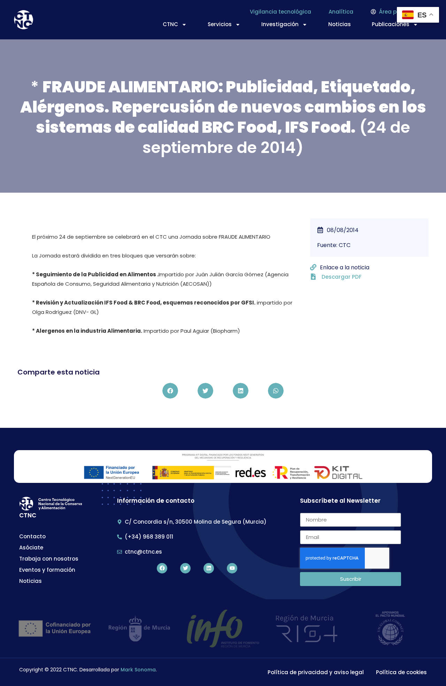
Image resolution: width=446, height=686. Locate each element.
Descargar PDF (342, 276)
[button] (170, 391)
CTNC (170, 24)
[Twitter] (185, 568)
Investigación (280, 24)
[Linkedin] (208, 568)
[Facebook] (162, 568)
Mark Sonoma (138, 669)
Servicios (220, 24)
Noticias (339, 24)
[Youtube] (232, 568)
